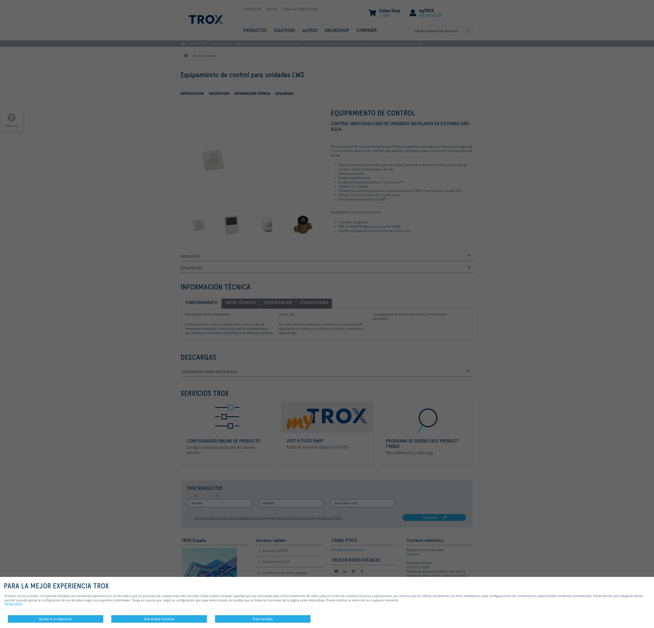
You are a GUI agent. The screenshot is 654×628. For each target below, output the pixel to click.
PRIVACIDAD (13, 604)
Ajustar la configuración (55, 619)
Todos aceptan (262, 619)
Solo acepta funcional (159, 619)
